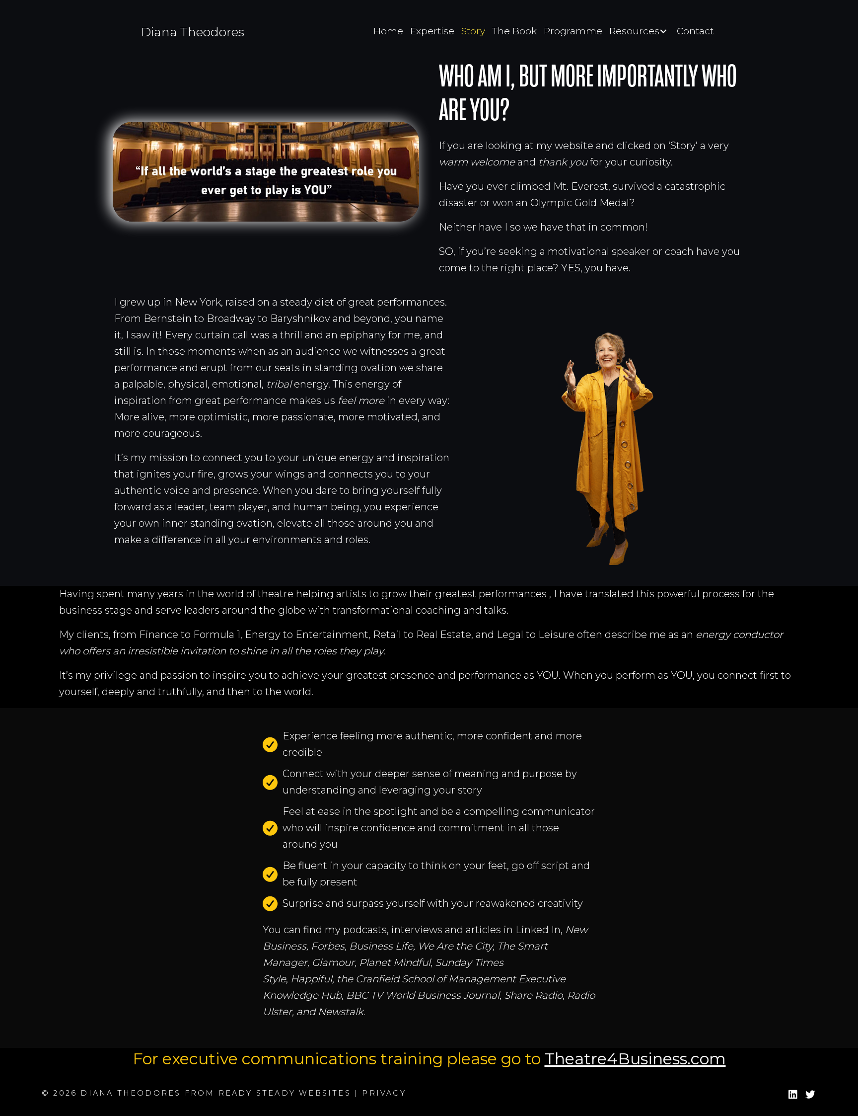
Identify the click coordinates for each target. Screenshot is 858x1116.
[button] (792, 1095)
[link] (388, 31)
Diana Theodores (192, 31)
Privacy (384, 1093)
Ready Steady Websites (284, 1093)
